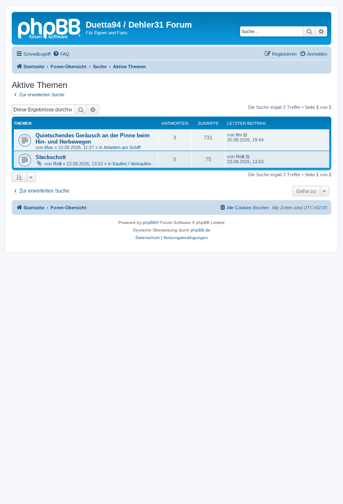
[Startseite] (50, 27)
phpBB (149, 222)
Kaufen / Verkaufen (132, 163)
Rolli (57, 163)
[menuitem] (61, 54)
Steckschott (51, 157)
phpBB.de (200, 230)
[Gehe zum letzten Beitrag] (245, 134)
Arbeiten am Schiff (122, 147)
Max (48, 147)
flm (239, 134)
